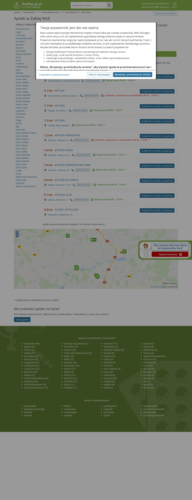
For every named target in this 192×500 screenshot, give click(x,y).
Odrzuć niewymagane (100, 74)
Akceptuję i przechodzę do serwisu (133, 74)
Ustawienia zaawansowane (54, 74)
